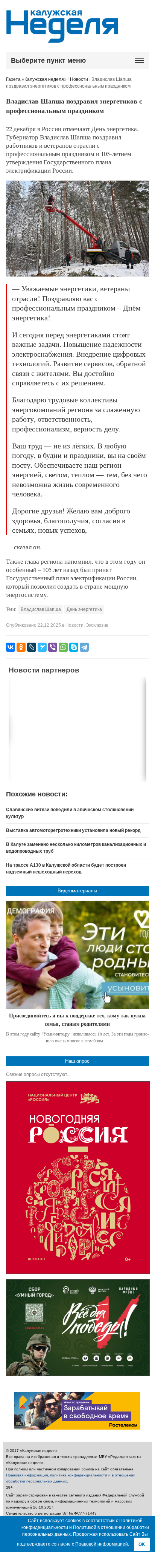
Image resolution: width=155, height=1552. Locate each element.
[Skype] (73, 647)
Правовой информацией (101, 1544)
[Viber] (52, 647)
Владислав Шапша (41, 609)
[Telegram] (84, 647)
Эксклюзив (97, 625)
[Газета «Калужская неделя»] (62, 38)
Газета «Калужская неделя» (36, 79)
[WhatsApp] (63, 647)
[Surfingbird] (42, 647)
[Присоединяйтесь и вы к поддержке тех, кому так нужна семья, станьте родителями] (77, 955)
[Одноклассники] (21, 647)
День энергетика (84, 609)
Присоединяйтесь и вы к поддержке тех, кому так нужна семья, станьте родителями (77, 1019)
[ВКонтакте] (10, 647)
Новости (79, 79)
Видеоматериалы (77, 890)
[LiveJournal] (31, 647)
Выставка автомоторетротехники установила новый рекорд (73, 830)
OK (141, 1544)
